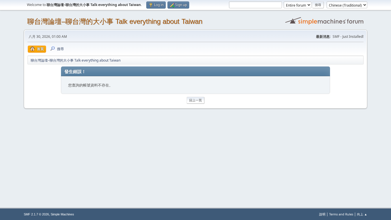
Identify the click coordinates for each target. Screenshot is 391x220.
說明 (322, 214)
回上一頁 (195, 100)
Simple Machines (62, 214)
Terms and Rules (341, 214)
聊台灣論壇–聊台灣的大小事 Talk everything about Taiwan (114, 21)
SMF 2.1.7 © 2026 (36, 214)
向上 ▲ (362, 214)
